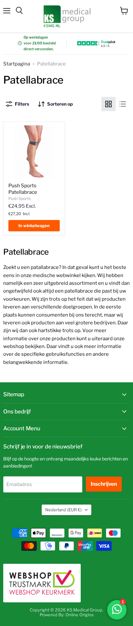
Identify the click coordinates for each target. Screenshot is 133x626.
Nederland (63, 509)
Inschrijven (104, 484)
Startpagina (16, 64)
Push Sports (19, 198)
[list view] (123, 104)
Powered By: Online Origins (67, 614)
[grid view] (108, 104)
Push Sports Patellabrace (22, 189)
